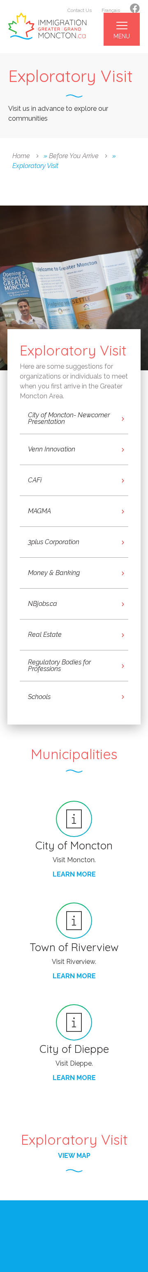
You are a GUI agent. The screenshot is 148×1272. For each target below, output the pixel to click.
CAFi (35, 480)
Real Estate (45, 634)
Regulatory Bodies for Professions (59, 665)
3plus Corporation (53, 542)
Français (111, 10)
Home (21, 156)
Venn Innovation (51, 449)
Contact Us (79, 10)
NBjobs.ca (42, 604)
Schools (39, 697)
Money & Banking (54, 573)
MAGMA (39, 511)
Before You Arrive (74, 156)
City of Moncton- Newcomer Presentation (69, 418)
